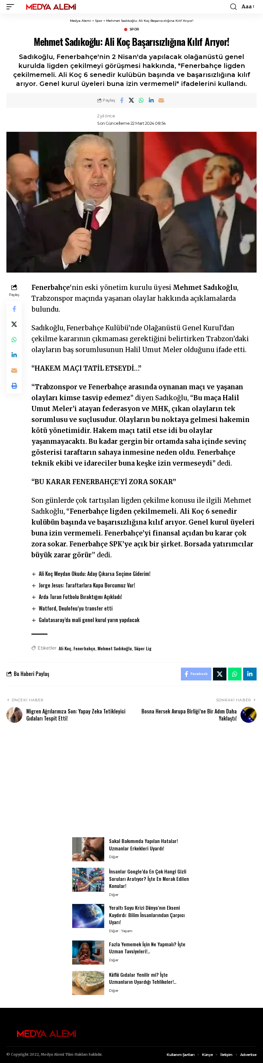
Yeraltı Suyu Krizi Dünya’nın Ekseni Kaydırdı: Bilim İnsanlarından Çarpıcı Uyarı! (147, 914)
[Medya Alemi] (51, 6)
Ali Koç (65, 648)
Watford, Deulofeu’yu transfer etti (76, 608)
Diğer (114, 857)
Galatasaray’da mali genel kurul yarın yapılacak (89, 620)
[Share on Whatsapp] (141, 100)
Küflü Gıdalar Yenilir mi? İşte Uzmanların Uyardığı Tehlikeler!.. (142, 978)
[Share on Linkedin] (151, 100)
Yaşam (126, 931)
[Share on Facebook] (121, 100)
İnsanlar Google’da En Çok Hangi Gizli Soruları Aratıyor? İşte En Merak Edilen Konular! (149, 878)
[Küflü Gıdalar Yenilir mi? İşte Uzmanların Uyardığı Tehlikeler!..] (88, 983)
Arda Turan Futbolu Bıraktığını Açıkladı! (80, 597)
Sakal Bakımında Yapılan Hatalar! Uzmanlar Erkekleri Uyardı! (143, 844)
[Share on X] (131, 100)
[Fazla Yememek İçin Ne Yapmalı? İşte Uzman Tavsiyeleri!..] (88, 953)
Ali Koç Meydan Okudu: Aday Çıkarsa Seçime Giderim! (94, 574)
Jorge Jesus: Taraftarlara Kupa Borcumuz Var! (87, 585)
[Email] (161, 100)
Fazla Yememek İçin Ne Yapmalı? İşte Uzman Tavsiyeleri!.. (147, 948)
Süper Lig (142, 648)
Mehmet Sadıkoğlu (115, 648)
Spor (134, 29)
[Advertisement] (131, 784)
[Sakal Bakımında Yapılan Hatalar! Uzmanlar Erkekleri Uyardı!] (88, 849)
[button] (11, 6)
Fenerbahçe (84, 648)
